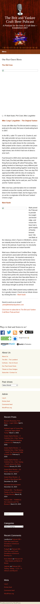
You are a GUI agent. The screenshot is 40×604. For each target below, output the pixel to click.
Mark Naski (21, 295)
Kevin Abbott (8, 559)
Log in (4, 398)
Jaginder (7, 566)
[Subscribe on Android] (6, 338)
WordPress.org (7, 407)
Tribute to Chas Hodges (9, 369)
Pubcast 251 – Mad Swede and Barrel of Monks (13, 561)
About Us (5, 356)
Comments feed (7, 404)
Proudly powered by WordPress (10, 603)
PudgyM (6, 549)
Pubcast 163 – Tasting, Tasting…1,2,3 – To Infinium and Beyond (13, 568)
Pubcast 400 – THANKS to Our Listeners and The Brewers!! (12, 502)
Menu (4, 51)
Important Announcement (12, 484)
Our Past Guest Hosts (9, 366)
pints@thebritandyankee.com (13, 305)
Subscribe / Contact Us (9, 372)
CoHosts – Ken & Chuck (10, 363)
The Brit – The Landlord (10, 359)
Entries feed (6, 401)
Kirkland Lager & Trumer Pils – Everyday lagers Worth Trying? (13, 431)
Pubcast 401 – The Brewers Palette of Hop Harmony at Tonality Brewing (13, 492)
